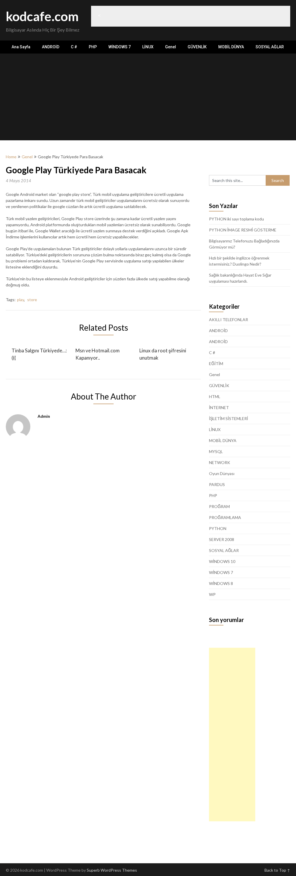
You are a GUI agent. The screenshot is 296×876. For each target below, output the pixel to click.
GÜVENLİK (197, 47)
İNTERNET (219, 407)
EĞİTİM (216, 363)
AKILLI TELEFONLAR (228, 319)
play (20, 299)
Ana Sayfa (21, 47)
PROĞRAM (219, 506)
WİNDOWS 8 (221, 583)
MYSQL (216, 451)
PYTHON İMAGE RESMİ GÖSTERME (242, 229)
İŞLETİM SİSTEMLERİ (228, 418)
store (32, 299)
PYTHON (217, 528)
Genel (170, 47)
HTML (214, 396)
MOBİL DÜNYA (231, 47)
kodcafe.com (42, 16)
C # (74, 47)
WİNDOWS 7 (119, 47)
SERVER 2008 (221, 539)
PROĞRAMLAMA (225, 517)
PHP (93, 47)
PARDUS (217, 484)
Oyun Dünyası (221, 473)
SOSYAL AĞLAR (270, 47)
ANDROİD (50, 47)
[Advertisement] (148, 96)
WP (212, 594)
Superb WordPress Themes (112, 870)
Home (11, 156)
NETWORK (219, 462)
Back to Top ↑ (277, 870)
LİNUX (147, 47)
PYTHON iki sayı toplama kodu (236, 218)
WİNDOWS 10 (222, 561)
